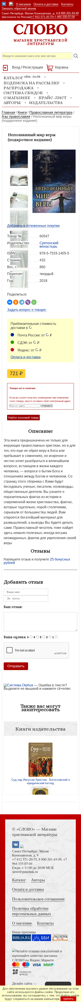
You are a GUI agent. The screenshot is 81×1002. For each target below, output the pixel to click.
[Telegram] (21, 302)
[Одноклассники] (15, 302)
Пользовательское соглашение (38, 898)
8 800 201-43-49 (69, 13)
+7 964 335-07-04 (64, 16)
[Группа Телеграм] (11, 4)
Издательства (46, 102)
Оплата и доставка (45, 4)
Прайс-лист (52, 97)
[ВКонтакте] (9, 302)
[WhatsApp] (34, 302)
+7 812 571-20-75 (42, 16)
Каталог (19, 879)
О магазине (23, 4)
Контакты (67, 4)
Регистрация (33, 67)
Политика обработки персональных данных (31, 910)
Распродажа (18, 88)
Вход (16, 67)
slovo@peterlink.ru (25, 871)
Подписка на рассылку (31, 83)
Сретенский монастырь (49, 244)
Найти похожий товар (23, 417)
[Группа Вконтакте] (4, 4)
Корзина (61, 67)
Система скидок (23, 93)
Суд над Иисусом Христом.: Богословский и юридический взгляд (40, 781)
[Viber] (27, 302)
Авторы (12, 102)
